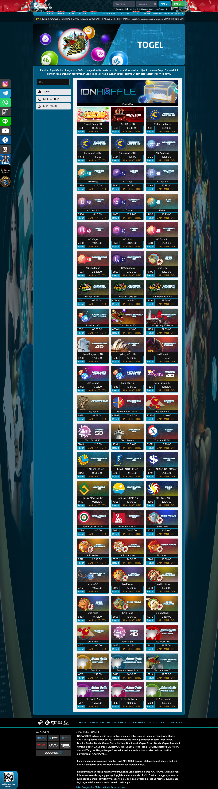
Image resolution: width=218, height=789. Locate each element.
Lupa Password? (161, 9)
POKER (50, 13)
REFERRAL (157, 13)
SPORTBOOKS (109, 13)
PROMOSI (168, 13)
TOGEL (93, 13)
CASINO (71, 13)
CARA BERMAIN (139, 722)
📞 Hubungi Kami (145, 9)
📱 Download (119, 9)
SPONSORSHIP (174, 722)
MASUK (164, 4)
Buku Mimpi (50, 106)
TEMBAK (146, 13)
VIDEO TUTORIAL (157, 722)
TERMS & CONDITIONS (99, 722)
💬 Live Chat (131, 9)
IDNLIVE (60, 13)
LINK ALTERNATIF (121, 722)
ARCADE (82, 13)
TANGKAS (124, 13)
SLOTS (136, 13)
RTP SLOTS (81, 722)
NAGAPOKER (84, 736)
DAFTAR (178, 4)
